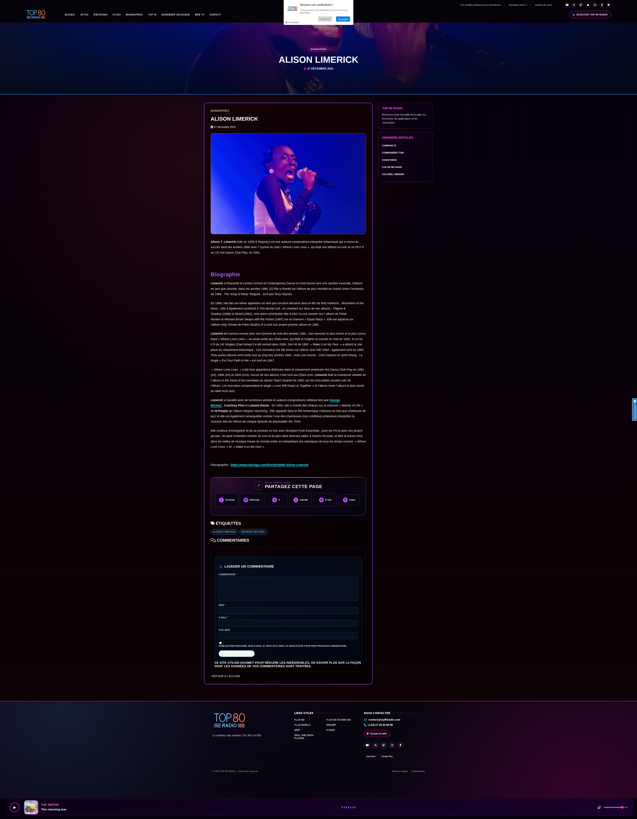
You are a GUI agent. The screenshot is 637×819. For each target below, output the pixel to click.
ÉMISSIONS (100, 14)
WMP (297, 730)
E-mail (223, 617)
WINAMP (331, 725)
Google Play (387, 756)
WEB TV (200, 14)
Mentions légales (400, 771)
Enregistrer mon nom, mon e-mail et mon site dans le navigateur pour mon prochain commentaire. (283, 646)
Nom (222, 605)
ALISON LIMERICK (224, 531)
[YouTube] (567, 4)
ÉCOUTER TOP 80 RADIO (592, 14)
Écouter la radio (378, 733)
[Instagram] (595, 4)
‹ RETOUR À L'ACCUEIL (226, 676)
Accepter (343, 19)
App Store (371, 756)
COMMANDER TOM (393, 152)
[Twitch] (581, 4)
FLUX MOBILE (302, 725)
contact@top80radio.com (384, 719)
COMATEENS (389, 160)
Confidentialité (418, 771)
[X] (574, 4)
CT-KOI (117, 14)
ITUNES (330, 730)
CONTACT (215, 14)
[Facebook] (601, 4)
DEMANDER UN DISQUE (176, 14)
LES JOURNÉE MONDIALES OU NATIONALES (480, 5)
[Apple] (588, 4)
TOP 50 (152, 14)
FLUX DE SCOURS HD (338, 719)
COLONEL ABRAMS (393, 174)
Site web (224, 630)
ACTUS (84, 14)
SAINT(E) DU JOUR (543, 5)
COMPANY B (389, 145)
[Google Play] (608, 4)
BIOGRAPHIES (134, 14)
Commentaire (228, 574)
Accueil (70, 14)
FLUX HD (299, 719)
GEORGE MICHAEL (253, 531)
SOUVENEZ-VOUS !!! (518, 5)
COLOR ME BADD (392, 167)
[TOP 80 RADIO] (36, 14)
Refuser (325, 19)
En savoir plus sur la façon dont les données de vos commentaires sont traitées (287, 664)
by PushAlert (293, 22)
